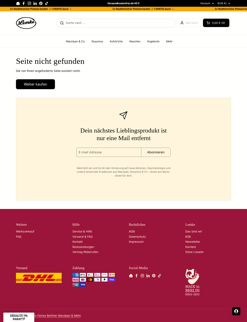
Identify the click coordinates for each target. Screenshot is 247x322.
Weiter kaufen (35, 84)
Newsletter (192, 241)
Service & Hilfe (82, 231)
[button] (216, 23)
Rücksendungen (83, 247)
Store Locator (194, 252)
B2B (188, 236)
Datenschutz (137, 236)
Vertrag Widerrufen (85, 252)
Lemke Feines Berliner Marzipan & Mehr (54, 315)
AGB (132, 231)
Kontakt (77, 241)
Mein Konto (192, 22)
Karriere (190, 247)
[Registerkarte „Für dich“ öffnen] (236, 311)
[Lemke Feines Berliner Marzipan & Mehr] (26, 23)
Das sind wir (193, 231)
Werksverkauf (25, 231)
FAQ (18, 236)
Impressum (136, 241)
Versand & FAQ (82, 236)
